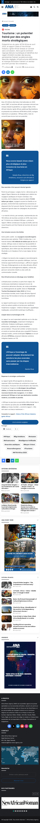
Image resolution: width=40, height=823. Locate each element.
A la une (5, 25)
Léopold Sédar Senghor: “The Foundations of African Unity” (23, 583)
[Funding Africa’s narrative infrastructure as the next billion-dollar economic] (6, 627)
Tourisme (28, 448)
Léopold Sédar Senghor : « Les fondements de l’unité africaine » (10, 486)
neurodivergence (14, 448)
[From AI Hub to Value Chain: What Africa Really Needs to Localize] (6, 618)
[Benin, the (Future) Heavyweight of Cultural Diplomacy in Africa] (6, 601)
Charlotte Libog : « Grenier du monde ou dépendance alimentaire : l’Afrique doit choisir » (29, 507)
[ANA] (12, 6)
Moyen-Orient (29, 444)
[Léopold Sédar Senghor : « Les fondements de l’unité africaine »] (10, 478)
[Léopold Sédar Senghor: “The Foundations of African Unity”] (6, 585)
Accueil (5, 21)
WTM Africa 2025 (20, 452)
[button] (37, 793)
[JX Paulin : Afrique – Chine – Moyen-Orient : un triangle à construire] (30, 478)
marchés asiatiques (13, 444)
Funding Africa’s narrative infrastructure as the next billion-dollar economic (24, 626)
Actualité (11, 21)
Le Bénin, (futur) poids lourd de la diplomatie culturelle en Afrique (9, 507)
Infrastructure (10, 440)
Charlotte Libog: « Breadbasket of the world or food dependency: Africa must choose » (24, 609)
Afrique (7, 436)
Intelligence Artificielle (28, 440)
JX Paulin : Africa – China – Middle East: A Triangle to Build (24, 592)
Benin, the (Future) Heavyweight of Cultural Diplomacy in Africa (25, 600)
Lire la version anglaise (20, 422)
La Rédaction (7, 67)
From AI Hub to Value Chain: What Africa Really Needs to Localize (24, 617)
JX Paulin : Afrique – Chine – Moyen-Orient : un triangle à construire (29, 486)
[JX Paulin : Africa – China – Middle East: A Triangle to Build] (6, 593)
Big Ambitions (20, 436)
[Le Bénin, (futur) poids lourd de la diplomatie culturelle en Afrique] (10, 498)
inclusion (32, 436)
